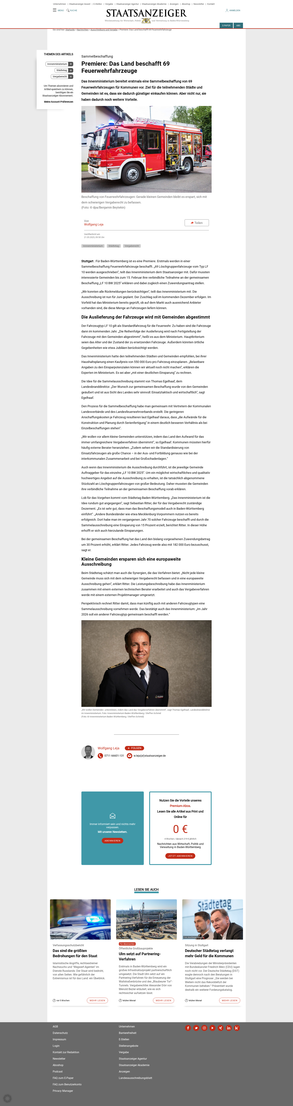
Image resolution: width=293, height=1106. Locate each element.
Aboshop (186, 4)
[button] (7, 1098)
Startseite (70, 29)
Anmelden (234, 10)
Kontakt (211, 4)
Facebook (188, 1028)
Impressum (59, 1039)
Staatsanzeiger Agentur (127, 4)
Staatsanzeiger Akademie (154, 4)
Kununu (237, 1028)
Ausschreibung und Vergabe (104, 29)
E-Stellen (97, 4)
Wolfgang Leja (93, 224)
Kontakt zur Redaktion (66, 1052)
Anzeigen (174, 4)
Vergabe (109, 4)
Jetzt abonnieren (180, 856)
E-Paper (226, 25)
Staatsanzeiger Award (79, 4)
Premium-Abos (180, 806)
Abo (238, 25)
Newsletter (198, 4)
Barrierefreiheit (127, 1033)
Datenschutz (60, 1033)
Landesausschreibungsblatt (135, 1078)
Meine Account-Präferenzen (58, 101)
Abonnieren (112, 840)
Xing (221, 1028)
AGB (55, 1026)
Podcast (58, 1071)
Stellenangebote (128, 1045)
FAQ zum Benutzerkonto (67, 1084)
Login (56, 1045)
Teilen (198, 223)
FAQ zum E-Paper (63, 1078)
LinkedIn (229, 1028)
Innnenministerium (57, 64)
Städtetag (61, 70)
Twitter (196, 1028)
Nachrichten (83, 29)
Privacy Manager (63, 1090)
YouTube (212, 1028)
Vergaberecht (60, 76)
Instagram (204, 1028)
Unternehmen (59, 4)
